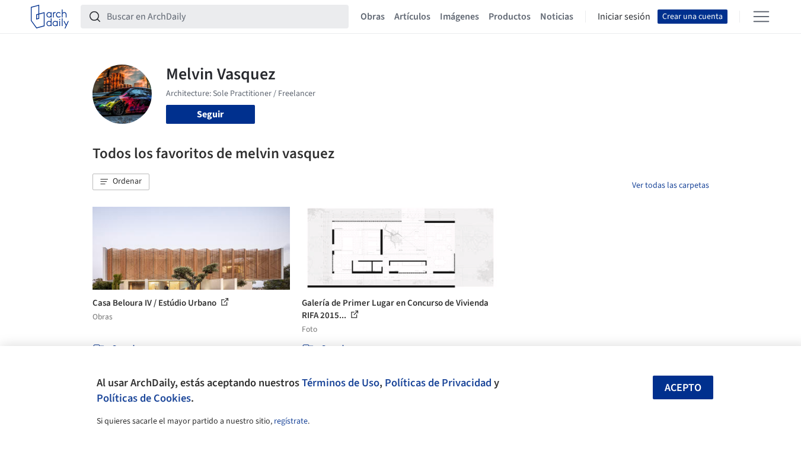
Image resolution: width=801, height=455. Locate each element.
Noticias (556, 16)
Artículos (412, 16)
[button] (120, 182)
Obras (372, 16)
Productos (510, 16)
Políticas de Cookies (144, 398)
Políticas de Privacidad (438, 382)
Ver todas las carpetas (670, 185)
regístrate (291, 421)
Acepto (683, 387)
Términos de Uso (340, 382)
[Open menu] (761, 16)
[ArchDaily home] (50, 16)
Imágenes (459, 16)
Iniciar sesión (624, 16)
